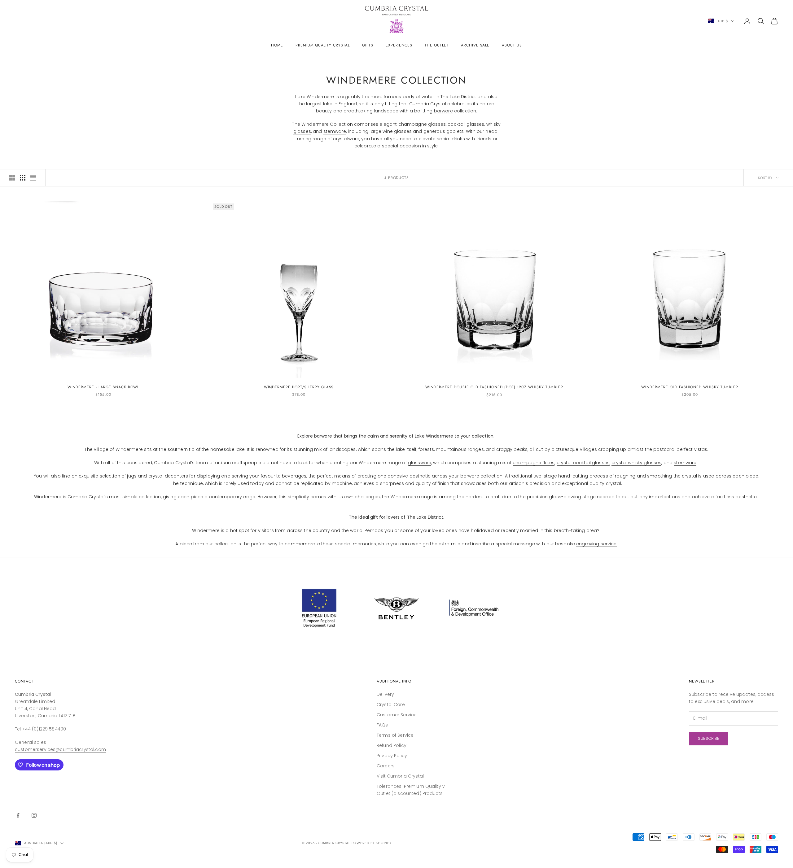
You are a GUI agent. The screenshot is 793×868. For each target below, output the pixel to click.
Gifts (367, 45)
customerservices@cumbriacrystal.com (60, 749)
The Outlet (437, 45)
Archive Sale (475, 45)
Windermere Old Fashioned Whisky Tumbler (689, 387)
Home (277, 45)
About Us (512, 45)
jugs (132, 476)
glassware (419, 463)
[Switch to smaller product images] (22, 177)
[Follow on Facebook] (18, 815)
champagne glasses (422, 124)
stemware (334, 131)
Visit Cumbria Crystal (400, 776)
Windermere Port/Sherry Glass (299, 387)
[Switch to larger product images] (12, 177)
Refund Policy (391, 745)
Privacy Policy (392, 755)
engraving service (596, 544)
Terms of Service (395, 735)
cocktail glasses (466, 124)
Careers (386, 766)
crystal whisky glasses (636, 463)
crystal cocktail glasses (583, 463)
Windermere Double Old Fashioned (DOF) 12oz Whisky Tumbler (494, 387)
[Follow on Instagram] (34, 815)
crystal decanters (168, 476)
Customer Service (397, 715)
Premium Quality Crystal (323, 45)
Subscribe (708, 738)
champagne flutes (533, 463)
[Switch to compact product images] (33, 177)
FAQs (382, 725)
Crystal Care (391, 704)
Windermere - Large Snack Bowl (103, 387)
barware (443, 111)
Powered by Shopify (372, 842)
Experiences (399, 45)
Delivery (385, 694)
